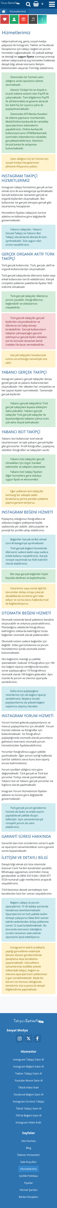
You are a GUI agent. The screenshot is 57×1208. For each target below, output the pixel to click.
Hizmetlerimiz (28, 1169)
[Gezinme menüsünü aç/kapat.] (52, 4)
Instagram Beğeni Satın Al (28, 1066)
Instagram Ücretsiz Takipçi (28, 1101)
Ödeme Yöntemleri (28, 1155)
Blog (28, 1148)
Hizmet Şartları (29, 1190)
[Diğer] (42, 19)
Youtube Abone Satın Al (29, 1080)
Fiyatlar (28, 1183)
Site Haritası (28, 1141)
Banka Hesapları (28, 1197)
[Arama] (28, 4)
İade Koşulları (28, 1162)
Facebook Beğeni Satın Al (28, 1094)
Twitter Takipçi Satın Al (28, 1073)
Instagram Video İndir (28, 1122)
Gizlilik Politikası (28, 1176)
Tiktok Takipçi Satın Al (28, 1108)
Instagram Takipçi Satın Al (28, 1059)
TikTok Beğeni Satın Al (28, 1115)
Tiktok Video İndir (28, 1087)
